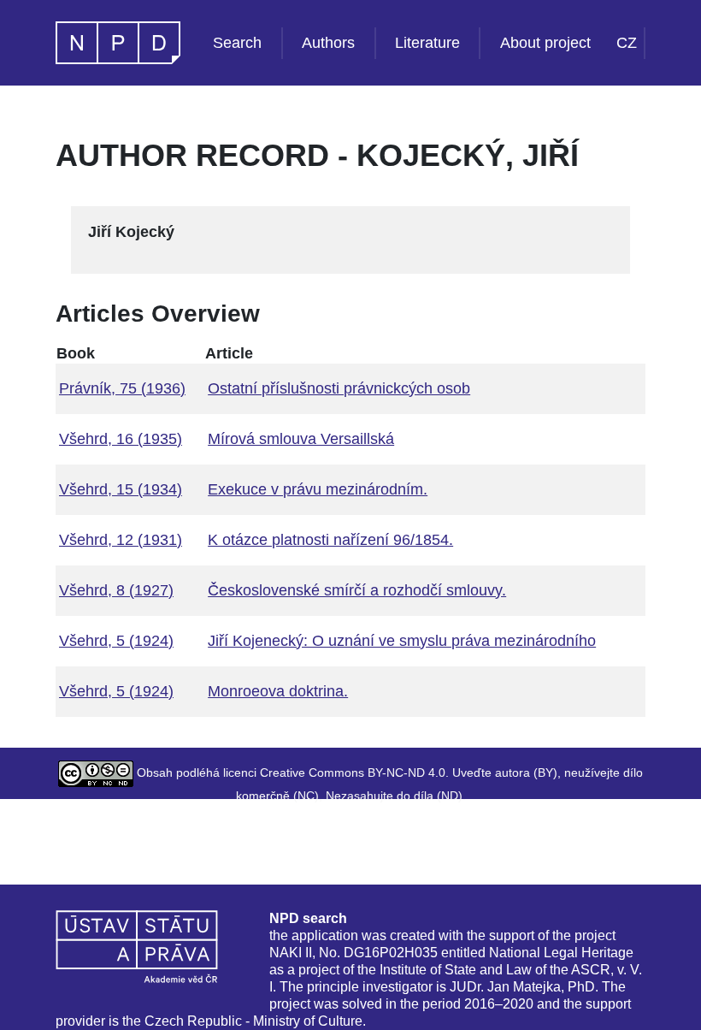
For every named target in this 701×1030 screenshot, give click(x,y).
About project (545, 42)
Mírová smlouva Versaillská (301, 438)
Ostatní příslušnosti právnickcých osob (339, 388)
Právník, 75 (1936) (122, 388)
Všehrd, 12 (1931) (120, 539)
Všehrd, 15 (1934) (120, 489)
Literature (427, 42)
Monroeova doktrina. (278, 691)
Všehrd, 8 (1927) (116, 590)
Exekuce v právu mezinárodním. (317, 489)
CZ (626, 42)
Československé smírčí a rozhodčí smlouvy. (357, 590)
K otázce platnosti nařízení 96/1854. (330, 539)
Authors (328, 42)
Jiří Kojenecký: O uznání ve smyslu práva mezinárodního (402, 640)
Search (237, 42)
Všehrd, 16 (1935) (120, 438)
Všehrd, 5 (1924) (116, 640)
